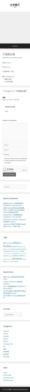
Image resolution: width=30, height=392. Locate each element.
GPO (12, 249)
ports (16, 253)
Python (5, 341)
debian (16, 242)
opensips (12, 253)
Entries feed (7, 375)
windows (17, 258)
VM (4, 346)
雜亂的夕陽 (8, 79)
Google (9, 249)
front (18, 246)
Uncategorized (9, 76)
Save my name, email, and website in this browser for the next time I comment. (15, 161)
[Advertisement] (15, 27)
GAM (24, 246)
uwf (25, 256)
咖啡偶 (5, 203)
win (8, 259)
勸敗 (4, 349)
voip (6, 259)
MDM (22, 251)
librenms (16, 251)
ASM (7, 243)
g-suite (21, 246)
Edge (21, 243)
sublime (15, 256)
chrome (10, 243)
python (5, 256)
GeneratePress (23, 389)
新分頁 (13, 261)
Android (6, 331)
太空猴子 (15, 5)
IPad (4, 251)
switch (21, 256)
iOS (25, 249)
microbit (5, 253)
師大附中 (6, 354)
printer (19, 253)
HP (23, 249)
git (4, 249)
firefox (7, 246)
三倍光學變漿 (8, 82)
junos (12, 251)
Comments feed (8, 378)
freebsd (13, 246)
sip (11, 256)
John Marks (7, 219)
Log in (5, 373)
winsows (24, 259)
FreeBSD (6, 336)
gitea (6, 249)
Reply (6, 111)
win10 (11, 259)
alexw (5, 224)
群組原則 (16, 261)
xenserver (9, 261)
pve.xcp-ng (24, 253)
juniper (8, 251)
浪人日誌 (6, 357)
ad (4, 242)
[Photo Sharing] (6, 63)
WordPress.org (8, 380)
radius (9, 256)
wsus (4, 261)
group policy (18, 249)
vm (4, 259)
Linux (19, 251)
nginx (9, 253)
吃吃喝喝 (6, 351)
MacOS (5, 339)
